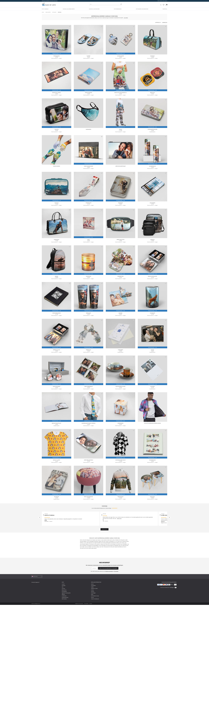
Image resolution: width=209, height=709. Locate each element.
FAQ (62, 587)
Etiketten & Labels (94, 588)
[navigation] (36, 576)
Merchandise (64, 598)
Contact (63, 584)
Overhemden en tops (95, 595)
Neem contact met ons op (162, 0)
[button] (40, 517)
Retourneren (64, 590)
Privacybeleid (64, 591)
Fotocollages (93, 592)
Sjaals (92, 594)
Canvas (92, 590)
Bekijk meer (119, 518)
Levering (63, 588)
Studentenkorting (65, 597)
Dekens (92, 584)
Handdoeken (93, 585)
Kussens (92, 591)
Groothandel (64, 595)
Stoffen (92, 587)
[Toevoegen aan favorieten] (69, 26)
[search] (121, 4)
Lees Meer (126, 17)
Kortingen (63, 585)
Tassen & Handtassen (95, 598)
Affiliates (63, 594)
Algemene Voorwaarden (66, 592)
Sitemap (90, 603)
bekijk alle (104, 529)
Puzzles (92, 597)
